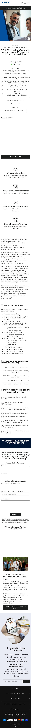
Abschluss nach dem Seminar (15, 384)
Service (15, 688)
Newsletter (15, 698)
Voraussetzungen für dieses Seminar (15, 371)
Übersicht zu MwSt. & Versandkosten (15, 73)
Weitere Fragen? (15, 380)
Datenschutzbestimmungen (13, 522)
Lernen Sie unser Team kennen (15, 607)
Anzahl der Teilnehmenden (13, 491)
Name (3, 465)
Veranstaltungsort (15, 100)
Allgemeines (15, 709)
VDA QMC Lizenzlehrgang (15, 47)
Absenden (15, 514)
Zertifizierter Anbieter (15, 704)
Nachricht (6, 499)
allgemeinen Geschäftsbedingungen (19, 520)
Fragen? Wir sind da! (15, 693)
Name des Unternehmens (12, 483)
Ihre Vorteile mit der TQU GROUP (15, 715)
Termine (14, 107)
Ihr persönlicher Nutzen (15, 367)
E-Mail (4, 473)
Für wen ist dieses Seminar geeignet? (15, 376)
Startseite (15, 45)
